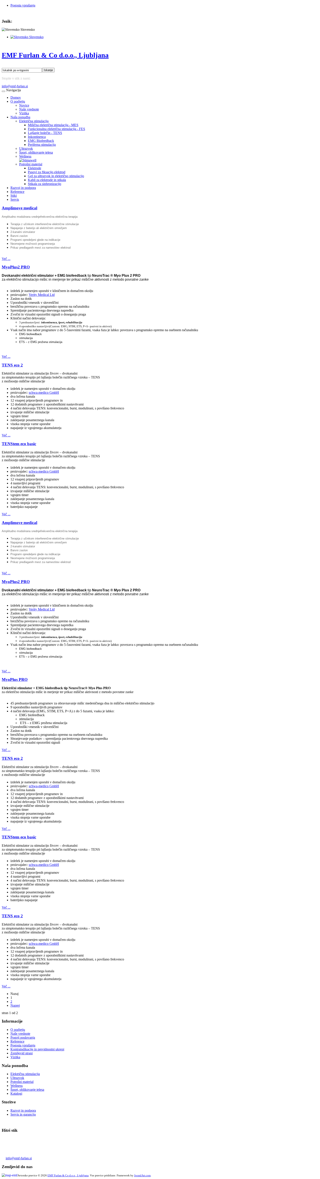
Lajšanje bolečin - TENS (45, 133)
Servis (14, 199)
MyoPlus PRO (15, 679)
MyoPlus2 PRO (16, 267)
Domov (15, 97)
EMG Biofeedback (41, 140)
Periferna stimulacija (42, 144)
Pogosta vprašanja (22, 5)
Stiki (13, 195)
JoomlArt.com (142, 1175)
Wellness (25, 156)
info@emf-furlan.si (15, 86)
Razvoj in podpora (23, 188)
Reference (17, 191)
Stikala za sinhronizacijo (44, 184)
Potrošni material (30, 164)
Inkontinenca (37, 137)
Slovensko (36, 37)
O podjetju (17, 101)
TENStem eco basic (19, 443)
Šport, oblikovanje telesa (36, 152)
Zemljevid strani (21, 1053)
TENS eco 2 (12, 365)
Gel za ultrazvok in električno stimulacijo (56, 176)
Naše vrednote (29, 109)
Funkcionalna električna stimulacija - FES (56, 129)
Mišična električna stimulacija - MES (53, 125)
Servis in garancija (23, 1114)
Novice (24, 105)
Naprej (15, 1005)
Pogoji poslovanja (22, 1037)
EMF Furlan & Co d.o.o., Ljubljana (68, 1175)
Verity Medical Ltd (42, 295)
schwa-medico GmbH (44, 392)
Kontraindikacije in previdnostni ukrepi (37, 1049)
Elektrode (34, 168)
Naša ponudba (20, 117)
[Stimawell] (27, 160)
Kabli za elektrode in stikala (47, 180)
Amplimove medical (19, 208)
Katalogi (16, 1093)
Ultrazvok (26, 148)
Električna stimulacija (34, 121)
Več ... (6, 259)
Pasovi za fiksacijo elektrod (46, 172)
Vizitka (24, 113)
